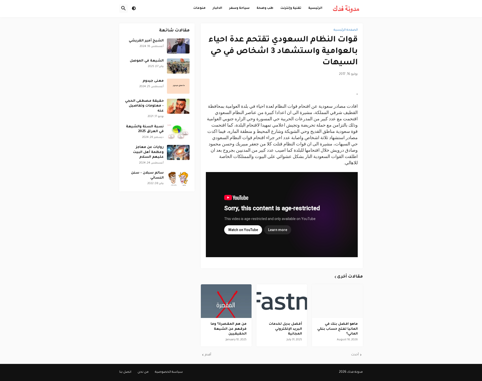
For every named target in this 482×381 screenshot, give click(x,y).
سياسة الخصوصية (169, 372)
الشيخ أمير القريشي (146, 41)
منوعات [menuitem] (199, 8)
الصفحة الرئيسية (346, 30)
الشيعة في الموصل (147, 61)
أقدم (208, 355)
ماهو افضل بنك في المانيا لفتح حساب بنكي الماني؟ (337, 329)
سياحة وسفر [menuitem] (239, 8)
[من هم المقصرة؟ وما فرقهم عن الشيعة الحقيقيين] (226, 301)
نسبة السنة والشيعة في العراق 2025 (145, 129)
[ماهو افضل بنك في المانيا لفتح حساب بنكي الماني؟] (337, 301)
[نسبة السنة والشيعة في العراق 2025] (178, 131)
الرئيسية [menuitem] (315, 8)
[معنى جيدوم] (178, 86)
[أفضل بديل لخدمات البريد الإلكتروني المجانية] (282, 301)
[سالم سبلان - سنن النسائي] (178, 178)
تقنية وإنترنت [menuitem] (290, 8)
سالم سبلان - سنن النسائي (147, 175)
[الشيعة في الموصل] (178, 66)
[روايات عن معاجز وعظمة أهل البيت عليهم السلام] (178, 152)
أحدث (355, 355)
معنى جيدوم (153, 81)
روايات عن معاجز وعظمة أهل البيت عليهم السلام (148, 152)
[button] (134, 8)
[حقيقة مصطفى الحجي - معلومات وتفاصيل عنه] (178, 106)
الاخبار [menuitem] (217, 8)
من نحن (143, 372)
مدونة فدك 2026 (351, 372)
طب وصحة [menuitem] (265, 8)
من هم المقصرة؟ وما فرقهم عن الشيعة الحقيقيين (229, 329)
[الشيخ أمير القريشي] (178, 45)
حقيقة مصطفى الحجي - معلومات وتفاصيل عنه (144, 106)
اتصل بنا (125, 372)
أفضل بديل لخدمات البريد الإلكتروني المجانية (285, 329)
